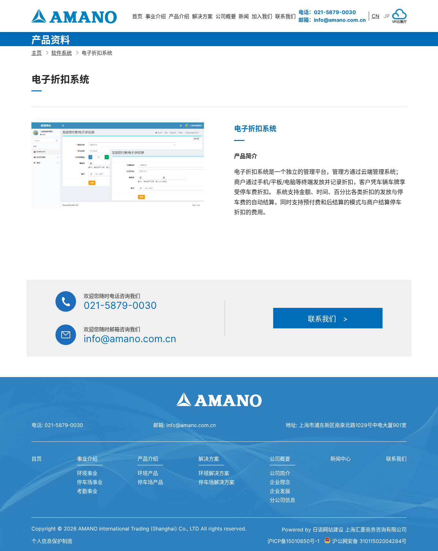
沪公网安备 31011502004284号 (369, 541)
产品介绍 (148, 459)
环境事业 (87, 473)
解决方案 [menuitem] (202, 16)
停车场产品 (150, 482)
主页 (36, 53)
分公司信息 (282, 500)
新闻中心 (340, 459)
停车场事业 (90, 482)
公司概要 (280, 459)
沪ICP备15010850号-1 (293, 541)
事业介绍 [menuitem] (155, 16)
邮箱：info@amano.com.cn (332, 20)
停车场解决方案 (216, 482)
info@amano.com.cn (130, 338)
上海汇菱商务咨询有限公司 (376, 529)
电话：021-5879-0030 (327, 12)
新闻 (244, 16)
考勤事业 (87, 491)
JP (386, 16)
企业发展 (280, 491)
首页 (137, 16)
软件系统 (61, 53)
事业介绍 (87, 459)
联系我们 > (328, 319)
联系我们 (285, 16)
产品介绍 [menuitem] (179, 16)
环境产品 (148, 473)
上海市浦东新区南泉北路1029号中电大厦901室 (353, 425)
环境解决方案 (213, 473)
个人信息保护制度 (51, 541)
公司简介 (280, 473)
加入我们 (262, 16)
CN (375, 16)
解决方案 (208, 459)
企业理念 (280, 482)
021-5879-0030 (120, 305)
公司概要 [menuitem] (225, 16)
